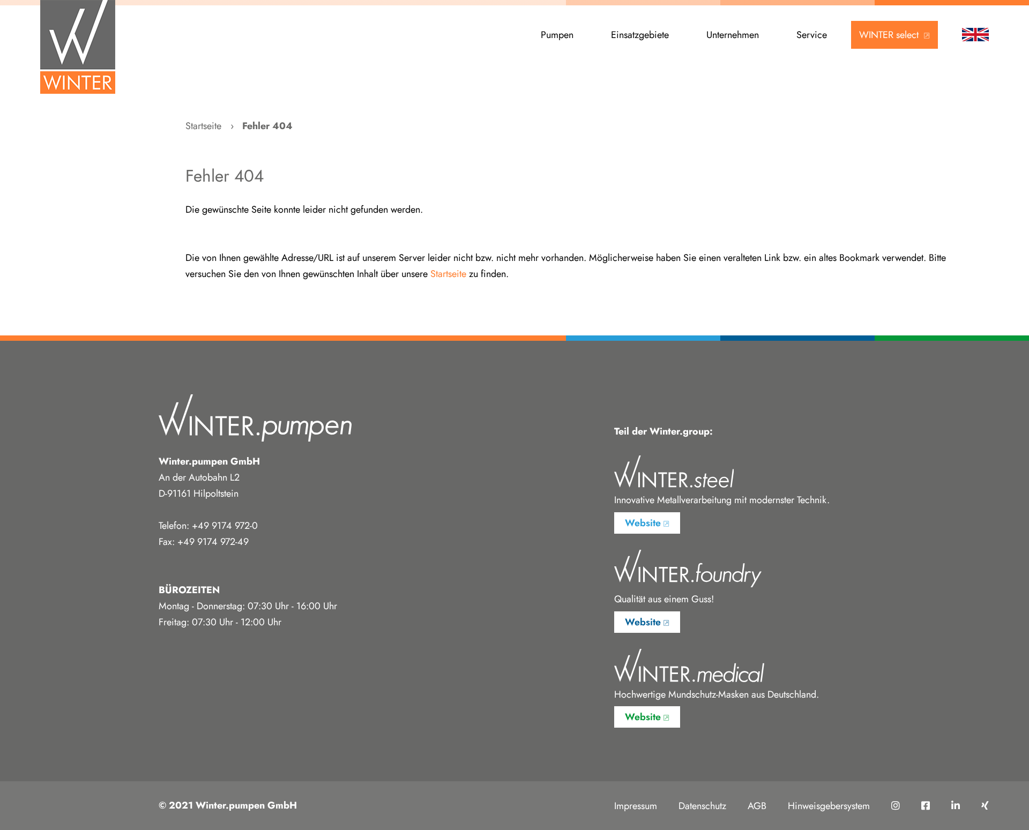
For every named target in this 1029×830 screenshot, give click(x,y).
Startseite (203, 126)
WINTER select (890, 35)
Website (643, 523)
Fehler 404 (267, 126)
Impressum (635, 806)
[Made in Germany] (77, 47)
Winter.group (680, 431)
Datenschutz (702, 806)
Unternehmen (732, 35)
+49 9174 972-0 (225, 526)
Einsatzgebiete (640, 35)
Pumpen (557, 35)
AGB (757, 806)
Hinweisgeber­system (829, 806)
